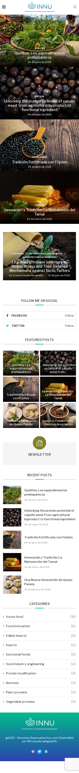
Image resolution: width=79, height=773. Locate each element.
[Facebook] (33, 751)
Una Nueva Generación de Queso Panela (21, 422)
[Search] (75, 7)
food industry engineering (41, 664)
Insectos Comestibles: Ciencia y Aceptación (58, 422)
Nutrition (41, 683)
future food (41, 617)
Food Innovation (41, 626)
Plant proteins (41, 692)
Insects (41, 645)
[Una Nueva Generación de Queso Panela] (21, 415)
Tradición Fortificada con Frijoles (39, 162)
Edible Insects (41, 635)
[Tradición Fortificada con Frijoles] (39, 145)
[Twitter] (39, 751)
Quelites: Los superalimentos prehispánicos (39, 55)
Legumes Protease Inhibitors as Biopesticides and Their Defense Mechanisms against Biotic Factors (39, 266)
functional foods (41, 654)
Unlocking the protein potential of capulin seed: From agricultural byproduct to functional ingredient (39, 105)
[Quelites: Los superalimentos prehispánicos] (39, 41)
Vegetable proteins (41, 701)
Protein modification (41, 673)
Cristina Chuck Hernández (28, 275)
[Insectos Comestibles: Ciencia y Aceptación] (58, 415)
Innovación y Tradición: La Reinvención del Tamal (39, 212)
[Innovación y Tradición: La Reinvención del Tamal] (39, 198)
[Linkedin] (46, 751)
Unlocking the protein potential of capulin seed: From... (58, 368)
